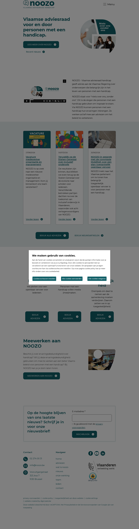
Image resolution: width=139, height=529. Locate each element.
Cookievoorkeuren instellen (44, 279)
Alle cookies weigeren (97, 279)
